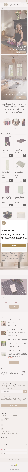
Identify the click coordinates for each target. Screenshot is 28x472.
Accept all (14, 245)
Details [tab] (23, 227)
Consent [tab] (5, 227)
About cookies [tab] (14, 227)
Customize (14, 249)
